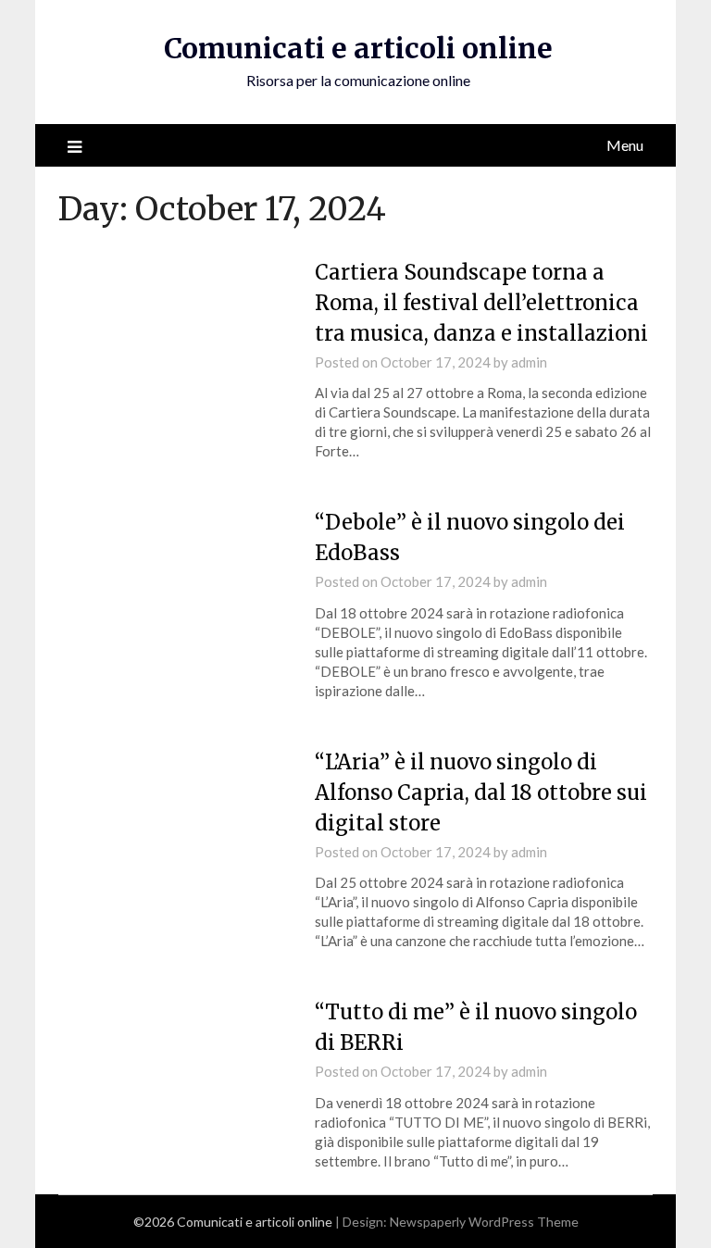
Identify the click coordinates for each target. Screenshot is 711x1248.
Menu (624, 145)
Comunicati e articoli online (358, 48)
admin (529, 362)
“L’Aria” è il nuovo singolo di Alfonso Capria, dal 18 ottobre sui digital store (481, 792)
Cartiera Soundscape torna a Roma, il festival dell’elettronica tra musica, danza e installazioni (481, 302)
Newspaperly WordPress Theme (484, 1221)
